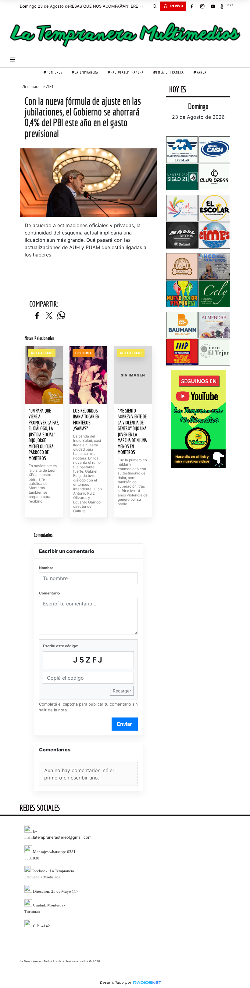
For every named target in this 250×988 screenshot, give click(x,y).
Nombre (46, 567)
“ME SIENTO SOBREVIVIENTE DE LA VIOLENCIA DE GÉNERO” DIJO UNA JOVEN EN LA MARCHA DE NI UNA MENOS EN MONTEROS (132, 431)
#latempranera (85, 72)
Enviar (124, 724)
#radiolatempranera (126, 72)
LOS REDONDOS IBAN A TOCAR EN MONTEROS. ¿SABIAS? (86, 419)
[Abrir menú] (12, 59)
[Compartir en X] (49, 316)
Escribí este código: (60, 646)
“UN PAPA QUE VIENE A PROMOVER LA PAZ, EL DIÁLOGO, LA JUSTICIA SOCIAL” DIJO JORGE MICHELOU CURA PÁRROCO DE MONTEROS (44, 434)
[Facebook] (191, 6)
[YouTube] (213, 6)
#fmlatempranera (168, 72)
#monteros (53, 72)
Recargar (122, 690)
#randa (200, 72)
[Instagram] (202, 6)
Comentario (49, 593)
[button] (154, 6)
